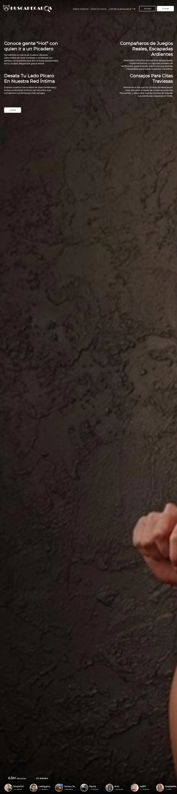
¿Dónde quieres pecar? (120, 9)
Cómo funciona (98, 9)
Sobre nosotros (80, 9)
